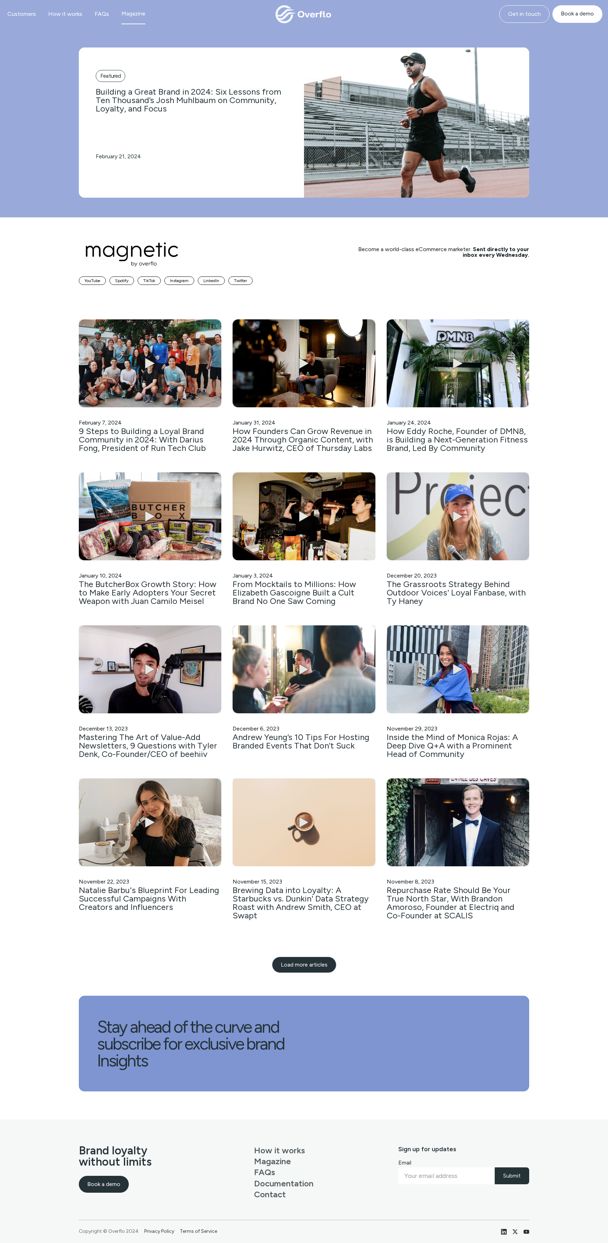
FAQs (102, 14)
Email (404, 1162)
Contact (270, 1194)
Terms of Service (198, 1231)
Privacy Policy (159, 1231)
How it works (65, 14)
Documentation (284, 1183)
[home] (304, 14)
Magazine (133, 13)
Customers (21, 14)
